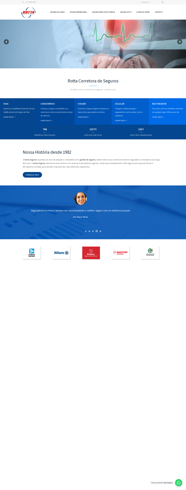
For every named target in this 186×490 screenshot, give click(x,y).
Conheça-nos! (32, 175)
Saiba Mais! (120, 120)
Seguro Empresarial (78, 12)
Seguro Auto (125, 12)
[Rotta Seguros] (28, 12)
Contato (159, 12)
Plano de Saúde (143, 12)
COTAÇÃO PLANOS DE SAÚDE (40, 53)
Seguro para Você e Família (103, 12)
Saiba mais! (9, 117)
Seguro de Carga (57, 12)
